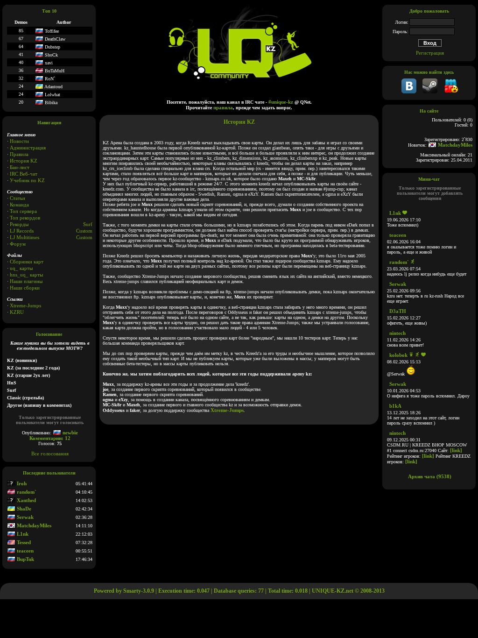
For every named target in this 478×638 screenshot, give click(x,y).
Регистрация (430, 53)
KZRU (17, 312)
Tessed (23, 542)
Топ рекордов (25, 217)
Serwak (24, 517)
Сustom (84, 237)
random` (25, 492)
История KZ (23, 160)
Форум (18, 244)
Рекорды (19, 224)
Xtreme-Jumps (25, 305)
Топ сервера (23, 211)
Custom (84, 231)
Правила (19, 154)
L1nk (21, 534)
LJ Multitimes (24, 237)
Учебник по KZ (27, 180)
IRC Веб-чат (23, 174)
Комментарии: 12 (49, 438)
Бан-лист (19, 167)
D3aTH (397, 311)
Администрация (28, 147)
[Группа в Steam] (429, 91)
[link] (456, 450)
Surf (87, 224)
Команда (19, 204)
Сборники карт (26, 261)
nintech (397, 333)
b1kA (395, 406)
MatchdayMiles (33, 525)
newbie (69, 432)
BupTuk (24, 559)
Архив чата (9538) (429, 476)
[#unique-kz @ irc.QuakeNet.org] (450, 91)
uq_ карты (21, 268)
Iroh (21, 483)
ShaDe (23, 508)
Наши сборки (25, 288)
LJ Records (22, 231)
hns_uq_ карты (26, 274)
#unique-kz (280, 102)
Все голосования (50, 453)
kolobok (398, 355)
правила (223, 107)
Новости (19, 141)
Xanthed (25, 500)
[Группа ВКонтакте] (408, 91)
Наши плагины (26, 281)
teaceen (24, 550)
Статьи (17, 198)
